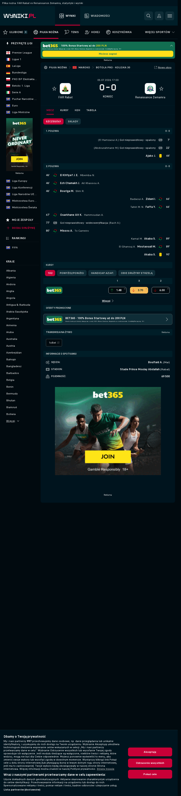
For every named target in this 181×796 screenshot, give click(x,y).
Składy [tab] (73, 121)
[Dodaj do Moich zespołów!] (54, 88)
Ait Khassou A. (90, 183)
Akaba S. (150, 238)
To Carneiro (82, 230)
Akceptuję (150, 751)
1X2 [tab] (50, 273)
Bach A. (114, 223)
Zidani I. (151, 199)
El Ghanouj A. (127, 246)
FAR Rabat (65, 97)
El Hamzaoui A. (108, 140)
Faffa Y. (150, 207)
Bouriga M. (67, 191)
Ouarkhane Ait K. (71, 215)
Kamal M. (136, 238)
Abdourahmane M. (106, 148)
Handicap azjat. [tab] (102, 273)
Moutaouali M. (146, 246)
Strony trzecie (105, 768)
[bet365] (54, 290)
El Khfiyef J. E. (69, 175)
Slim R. (79, 191)
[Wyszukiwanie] (148, 15)
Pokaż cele (150, 774)
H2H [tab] (77, 110)
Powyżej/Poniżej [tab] (72, 273)
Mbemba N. (87, 175)
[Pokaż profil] (65, 88)
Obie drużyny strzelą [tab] (137, 273)
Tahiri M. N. (137, 207)
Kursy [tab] (64, 110)
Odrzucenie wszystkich (150, 762)
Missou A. (66, 230)
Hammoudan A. (94, 215)
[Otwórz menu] (169, 15)
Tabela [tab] (91, 110)
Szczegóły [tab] (53, 121)
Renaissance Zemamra (150, 97)
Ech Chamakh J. (70, 183)
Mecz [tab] (50, 110)
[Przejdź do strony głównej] (28, 16)
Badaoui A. (137, 199)
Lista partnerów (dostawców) (22, 789)
